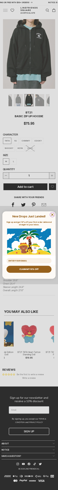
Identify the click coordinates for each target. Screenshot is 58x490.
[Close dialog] (52, 214)
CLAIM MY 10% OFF (29, 269)
